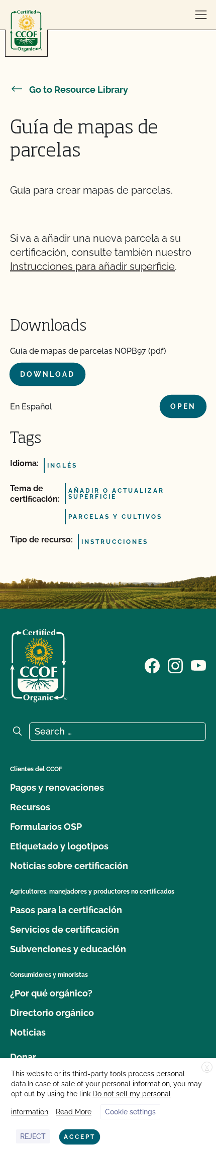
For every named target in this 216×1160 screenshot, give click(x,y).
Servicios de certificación (64, 929)
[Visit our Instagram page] (175, 665)
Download (47, 374)
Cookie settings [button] (130, 1112)
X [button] (207, 1067)
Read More (73, 1112)
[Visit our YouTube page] (198, 665)
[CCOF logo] (26, 31)
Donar (23, 1057)
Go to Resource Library (78, 89)
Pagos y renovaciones (57, 787)
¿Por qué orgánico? (51, 993)
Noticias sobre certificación (69, 865)
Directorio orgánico (52, 1012)
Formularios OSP (46, 826)
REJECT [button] (33, 1136)
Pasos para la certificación (66, 910)
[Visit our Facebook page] (152, 665)
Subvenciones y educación (68, 949)
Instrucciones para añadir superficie (92, 266)
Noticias (28, 1032)
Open (183, 406)
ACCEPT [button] (79, 1136)
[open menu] (201, 15)
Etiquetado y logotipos (59, 846)
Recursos (30, 807)
